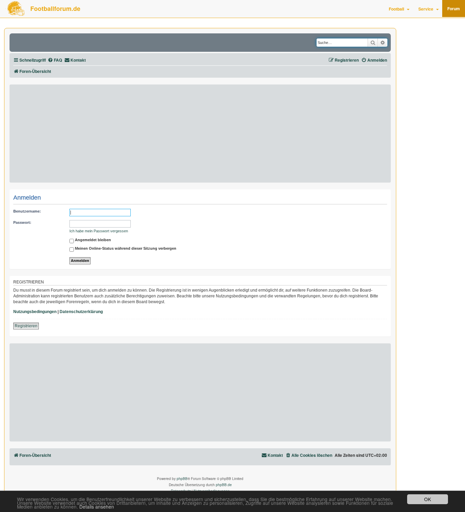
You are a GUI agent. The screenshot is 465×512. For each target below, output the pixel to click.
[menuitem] (55, 60)
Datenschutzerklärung (81, 311)
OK (427, 499)
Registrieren (26, 326)
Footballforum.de (55, 8)
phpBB (182, 478)
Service (425, 9)
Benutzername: (27, 211)
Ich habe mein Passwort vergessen (98, 231)
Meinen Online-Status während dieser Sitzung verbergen (125, 249)
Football (396, 9)
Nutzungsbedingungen (35, 311)
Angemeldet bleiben (92, 240)
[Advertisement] (200, 133)
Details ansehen (96, 507)
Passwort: (22, 222)
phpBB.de (224, 484)
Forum (453, 8)
